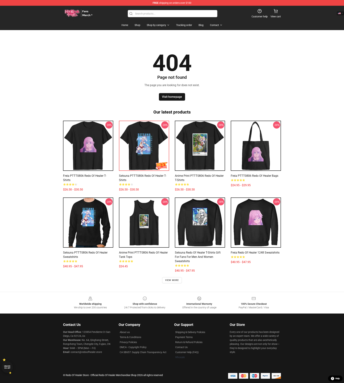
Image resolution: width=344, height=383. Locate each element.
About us (125, 332)
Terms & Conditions (130, 337)
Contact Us (181, 347)
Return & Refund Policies (188, 342)
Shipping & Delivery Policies (190, 332)
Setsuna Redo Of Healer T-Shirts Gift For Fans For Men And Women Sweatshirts (198, 257)
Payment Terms (184, 337)
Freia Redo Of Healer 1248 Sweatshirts (255, 252)
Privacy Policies (128, 342)
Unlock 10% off (7, 367)
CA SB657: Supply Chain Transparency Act (143, 352)
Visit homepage (172, 96)
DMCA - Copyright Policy (133, 347)
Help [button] (337, 378)
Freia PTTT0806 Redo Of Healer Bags (254, 175)
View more (172, 280)
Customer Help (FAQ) (187, 352)
